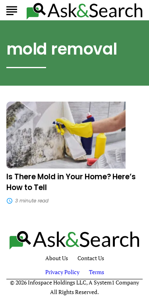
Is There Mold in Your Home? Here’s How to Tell (71, 181)
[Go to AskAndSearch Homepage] (85, 10)
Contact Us (90, 258)
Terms (96, 272)
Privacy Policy (62, 272)
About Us (56, 258)
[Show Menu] (11, 9)
